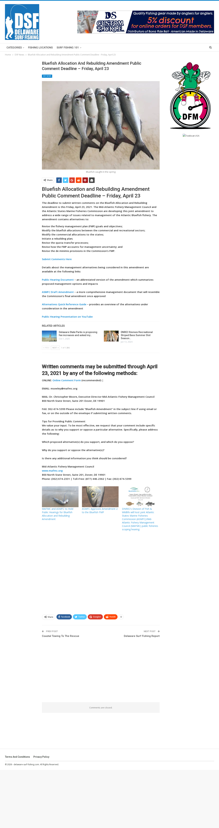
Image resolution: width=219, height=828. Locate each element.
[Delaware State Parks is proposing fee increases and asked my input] (49, 336)
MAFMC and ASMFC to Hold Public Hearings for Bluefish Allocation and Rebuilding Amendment (57, 514)
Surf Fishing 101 (68, 47)
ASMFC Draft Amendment (58, 292)
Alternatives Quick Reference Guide (64, 304)
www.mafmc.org (52, 470)
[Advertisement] (101, 572)
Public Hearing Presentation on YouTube (67, 316)
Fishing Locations (40, 47)
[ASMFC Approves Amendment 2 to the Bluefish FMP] (100, 496)
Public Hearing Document (58, 279)
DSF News (47, 76)
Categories (14, 47)
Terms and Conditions (17, 756)
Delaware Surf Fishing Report (142, 636)
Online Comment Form (67, 380)
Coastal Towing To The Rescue (60, 636)
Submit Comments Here (57, 259)
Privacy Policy (41, 756)
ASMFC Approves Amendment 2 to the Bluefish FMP (100, 510)
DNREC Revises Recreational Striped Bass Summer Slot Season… (137, 335)
